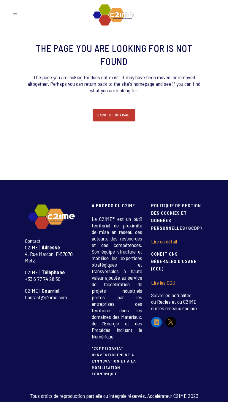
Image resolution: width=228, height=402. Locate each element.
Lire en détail (164, 241)
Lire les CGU (163, 282)
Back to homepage (114, 115)
